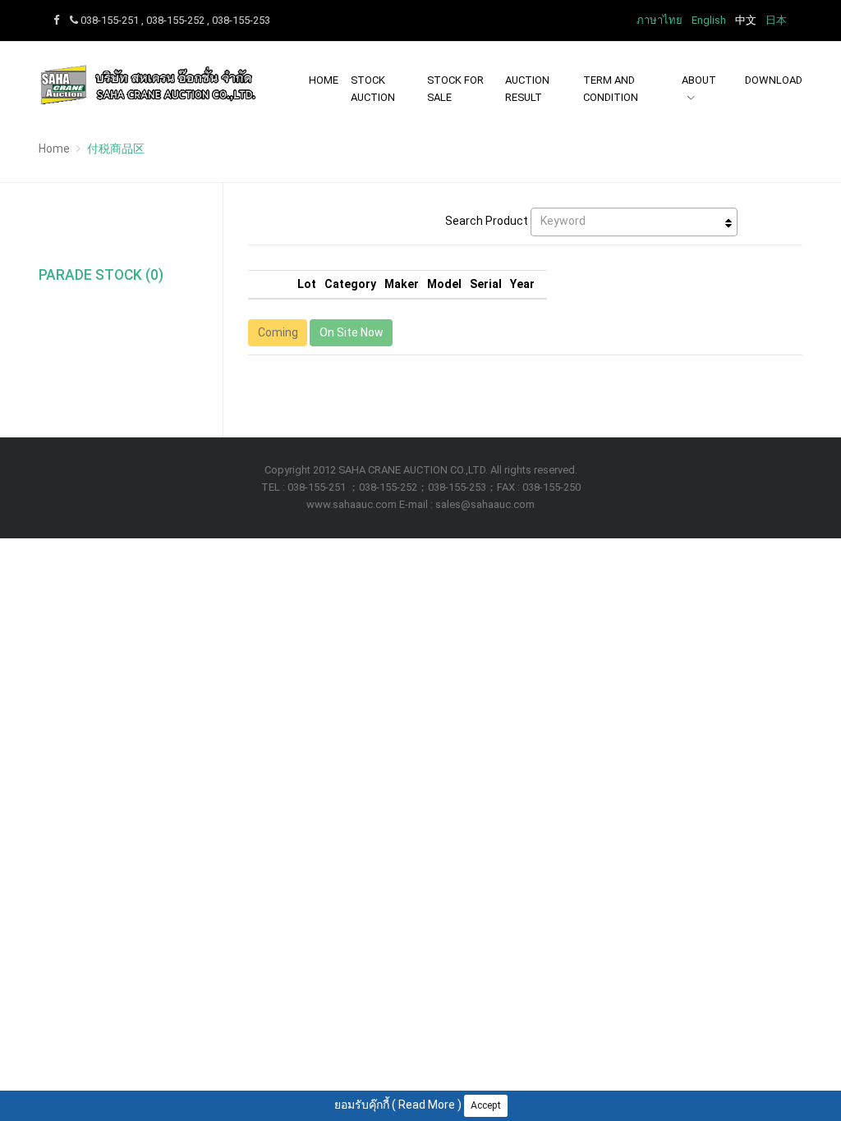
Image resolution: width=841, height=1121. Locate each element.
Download (773, 80)
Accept (486, 1105)
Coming (278, 332)
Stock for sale (455, 88)
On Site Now (351, 332)
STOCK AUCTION (373, 88)
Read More (426, 1104)
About (699, 80)
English (709, 20)
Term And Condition (610, 88)
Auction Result (527, 88)
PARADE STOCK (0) (101, 275)
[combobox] (634, 222)
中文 (745, 20)
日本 (776, 20)
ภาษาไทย (659, 20)
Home (323, 80)
